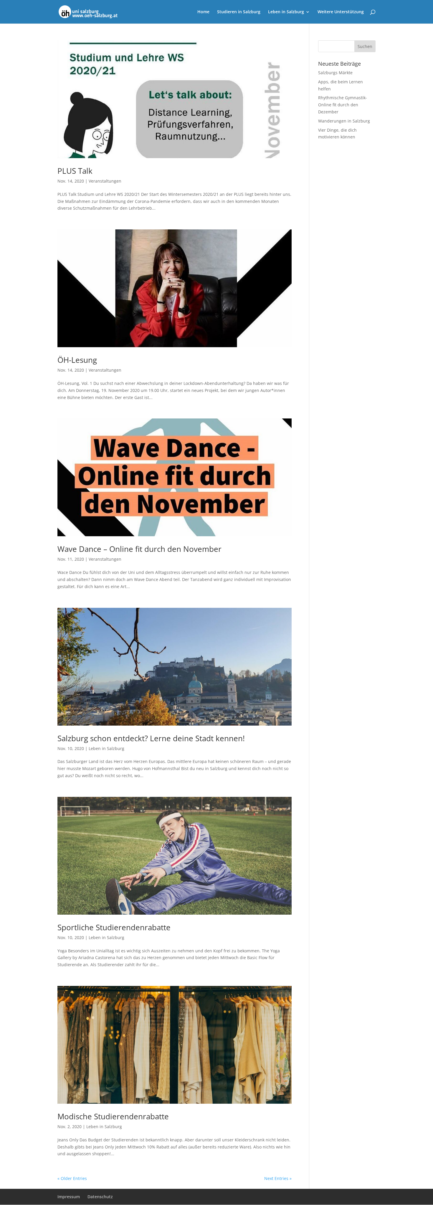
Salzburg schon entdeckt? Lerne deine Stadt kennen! (151, 738)
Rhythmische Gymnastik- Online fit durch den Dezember (342, 105)
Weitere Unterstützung (341, 12)
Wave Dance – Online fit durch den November (139, 549)
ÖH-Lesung (77, 360)
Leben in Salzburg (286, 12)
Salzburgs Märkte (335, 72)
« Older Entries (72, 1178)
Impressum (68, 1196)
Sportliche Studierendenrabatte (114, 927)
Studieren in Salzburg (238, 12)
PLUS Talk (74, 170)
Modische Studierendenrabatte (113, 1116)
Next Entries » (278, 1178)
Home (203, 12)
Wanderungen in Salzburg (344, 121)
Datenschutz (100, 1196)
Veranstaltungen (105, 181)
